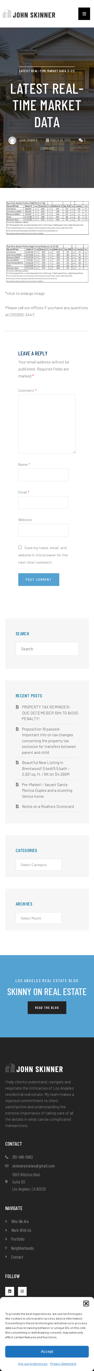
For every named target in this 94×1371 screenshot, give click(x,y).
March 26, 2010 (60, 140)
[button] (86, 1303)
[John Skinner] (29, 13)
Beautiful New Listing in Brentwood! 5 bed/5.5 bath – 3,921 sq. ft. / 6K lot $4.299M (46, 768)
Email (23, 492)
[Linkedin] (9, 1291)
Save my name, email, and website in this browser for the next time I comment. (43, 554)
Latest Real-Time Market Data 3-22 (47, 71)
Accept (47, 1351)
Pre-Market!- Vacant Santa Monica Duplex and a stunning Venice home (47, 790)
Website (25, 519)
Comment (27, 390)
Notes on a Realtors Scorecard (48, 806)
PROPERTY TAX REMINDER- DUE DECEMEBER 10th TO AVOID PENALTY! (50, 713)
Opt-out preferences (33, 1363)
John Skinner (28, 140)
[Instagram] (22, 1291)
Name (24, 464)
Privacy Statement (63, 1363)
